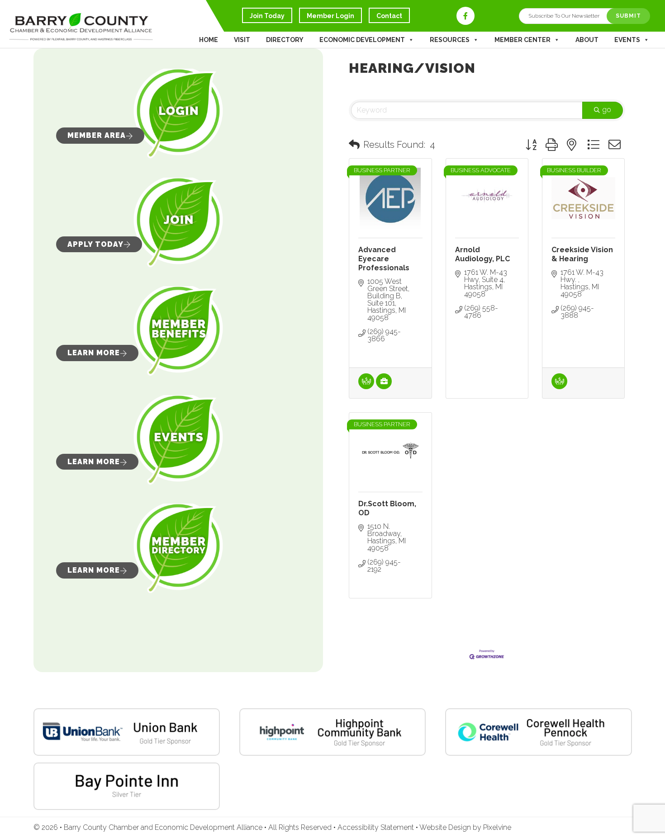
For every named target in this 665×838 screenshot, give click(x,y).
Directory (285, 39)
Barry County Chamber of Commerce (122, 35)
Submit (628, 16)
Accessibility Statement (376, 827)
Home (208, 39)
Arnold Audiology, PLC (482, 254)
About (586, 39)
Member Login (330, 15)
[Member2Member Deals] (366, 386)
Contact (389, 15)
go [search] (606, 109)
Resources (450, 39)
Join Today (267, 15)
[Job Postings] (384, 386)
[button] (354, 145)
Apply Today (95, 244)
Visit (242, 39)
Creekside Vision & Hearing (582, 254)
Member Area (96, 135)
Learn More (93, 352)
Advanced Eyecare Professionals (383, 258)
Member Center (522, 39)
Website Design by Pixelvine (465, 827)
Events (627, 39)
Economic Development (362, 39)
